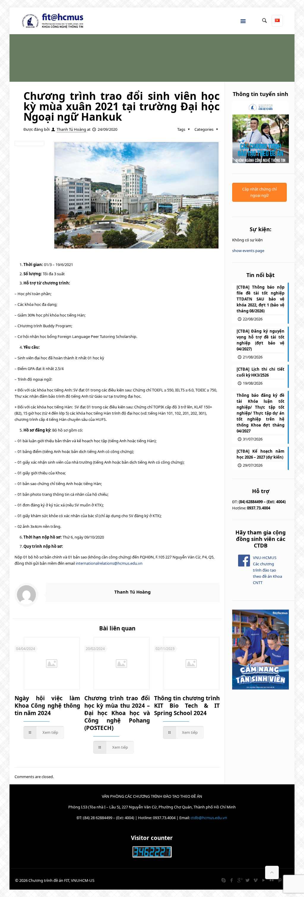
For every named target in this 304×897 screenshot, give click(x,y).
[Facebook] (232, 880)
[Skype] (224, 880)
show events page (248, 250)
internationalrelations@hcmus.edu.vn (109, 563)
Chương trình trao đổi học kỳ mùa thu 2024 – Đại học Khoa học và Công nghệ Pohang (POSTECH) (117, 713)
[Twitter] (248, 880)
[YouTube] (264, 880)
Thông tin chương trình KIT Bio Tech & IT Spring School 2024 (187, 705)
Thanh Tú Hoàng (71, 129)
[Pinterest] (280, 880)
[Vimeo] (256, 880)
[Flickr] (272, 880)
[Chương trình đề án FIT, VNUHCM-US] (55, 20)
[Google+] (240, 880)
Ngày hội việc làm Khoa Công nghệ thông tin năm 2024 (47, 705)
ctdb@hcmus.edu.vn (209, 817)
